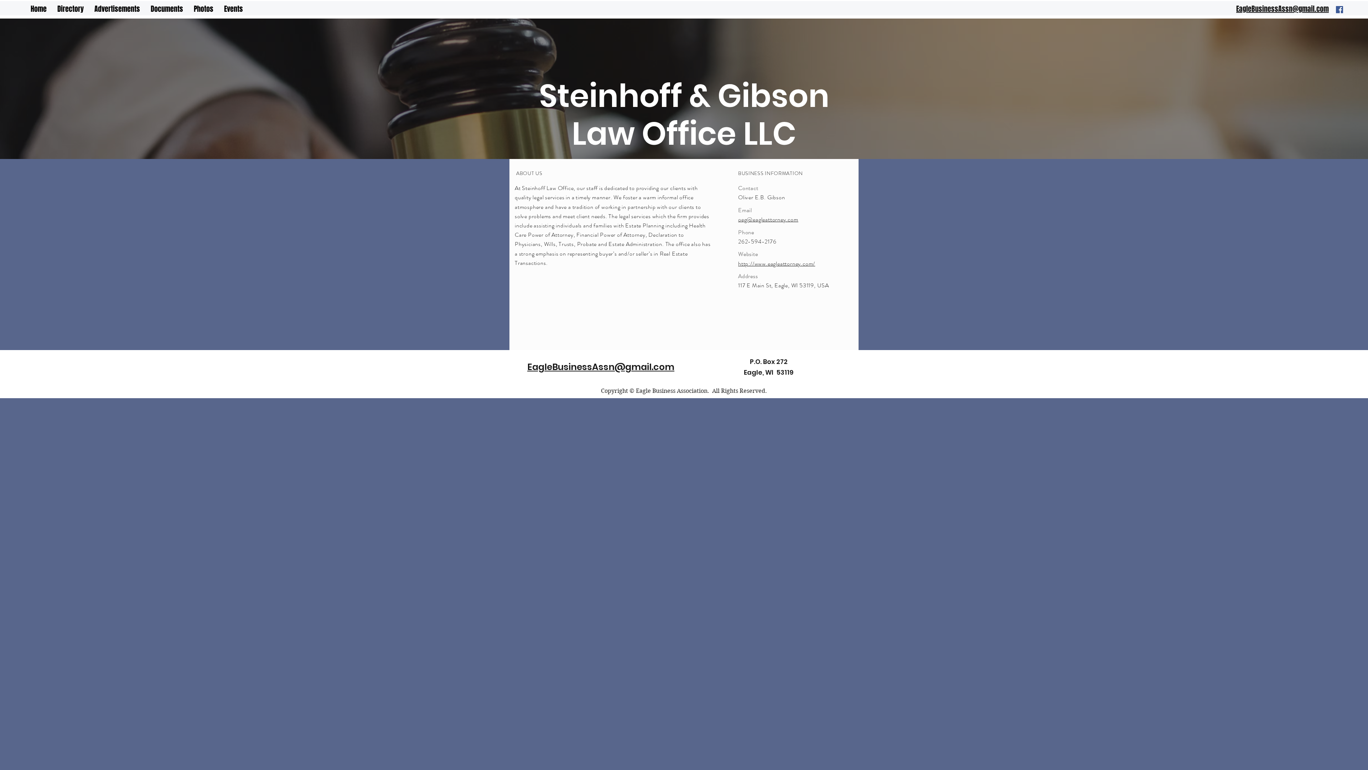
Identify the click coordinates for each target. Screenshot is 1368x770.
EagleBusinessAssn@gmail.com (600, 367)
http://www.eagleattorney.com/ (776, 264)
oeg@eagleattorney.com (768, 219)
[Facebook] (1339, 9)
